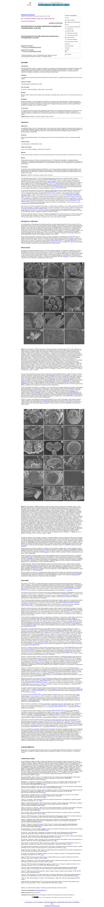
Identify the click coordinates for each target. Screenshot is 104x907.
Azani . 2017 (33, 179)
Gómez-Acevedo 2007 (32, 208)
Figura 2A (46, 400)
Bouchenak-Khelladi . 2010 (74, 619)
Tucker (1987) (72, 236)
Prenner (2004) (41, 660)
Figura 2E (23, 546)
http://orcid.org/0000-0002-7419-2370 (32, 47)
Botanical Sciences (28, 15)
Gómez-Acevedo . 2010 (60, 187)
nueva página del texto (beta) (73, 26)
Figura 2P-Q (53, 573)
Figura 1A (66, 256)
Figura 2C (31, 541)
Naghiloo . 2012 (43, 208)
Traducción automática (72, 39)
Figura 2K (23, 561)
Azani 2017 (77, 588)
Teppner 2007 (24, 701)
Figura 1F (23, 382)
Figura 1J (73, 391)
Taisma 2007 (67, 720)
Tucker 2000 (50, 631)
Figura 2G (46, 552)
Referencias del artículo (72, 33)
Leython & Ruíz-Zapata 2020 (37, 690)
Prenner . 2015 (68, 631)
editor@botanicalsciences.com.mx (52, 905)
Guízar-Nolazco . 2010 (49, 192)
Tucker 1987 (33, 619)
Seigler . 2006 (51, 182)
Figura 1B (52, 375)
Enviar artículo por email (72, 41)
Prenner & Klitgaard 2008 (62, 619)
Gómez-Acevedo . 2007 (56, 240)
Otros (68, 50)
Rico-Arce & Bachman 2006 (50, 179)
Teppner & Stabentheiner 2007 (33, 701)
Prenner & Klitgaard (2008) (69, 647)
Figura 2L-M (33, 566)
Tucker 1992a (49, 593)
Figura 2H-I (32, 553)
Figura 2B (68, 401)
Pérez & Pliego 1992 (73, 200)
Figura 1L (75, 392)
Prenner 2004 (73, 240)
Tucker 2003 (23, 208)
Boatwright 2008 (68, 588)
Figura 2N (64, 567)
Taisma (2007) (73, 720)
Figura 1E (67, 380)
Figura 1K (37, 392)
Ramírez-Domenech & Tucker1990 (66, 602)
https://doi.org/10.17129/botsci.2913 (28, 21)
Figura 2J (55, 559)
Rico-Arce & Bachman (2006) (34, 694)
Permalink (69, 54)
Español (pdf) (70, 28)
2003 (53, 593)
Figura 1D (52, 378)
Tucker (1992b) (24, 737)
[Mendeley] (66, 50)
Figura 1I (31, 389)
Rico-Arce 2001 (69, 194)
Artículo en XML (70, 31)
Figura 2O (39, 570)
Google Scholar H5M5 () (73, 22)
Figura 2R (79, 573)
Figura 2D (67, 543)
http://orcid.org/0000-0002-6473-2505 (32, 51)
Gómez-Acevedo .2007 (41, 682)
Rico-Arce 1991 (45, 631)
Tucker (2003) (32, 583)
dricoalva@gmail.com (41, 890)
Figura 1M (69, 394)
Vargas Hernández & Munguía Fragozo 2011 (35, 203)
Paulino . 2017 (24, 589)
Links (37, 774)
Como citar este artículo (72, 35)
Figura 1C (42, 377)
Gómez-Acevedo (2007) (69, 657)
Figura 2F (74, 548)
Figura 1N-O (46, 397)
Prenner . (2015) (30, 649)
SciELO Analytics (71, 20)
